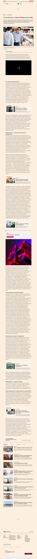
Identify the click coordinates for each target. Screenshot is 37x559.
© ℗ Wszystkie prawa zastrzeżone (11, 439)
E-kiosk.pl (26, 535)
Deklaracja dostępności (12, 539)
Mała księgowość (27, 538)
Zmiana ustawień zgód (12, 536)
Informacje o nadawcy (12, 538)
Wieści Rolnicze (27, 540)
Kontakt (4, 536)
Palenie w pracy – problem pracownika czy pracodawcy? (22, 109)
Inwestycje (17, 106)
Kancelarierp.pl (27, 539)
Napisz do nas (5, 537)
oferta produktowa (18, 547)
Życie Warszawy (27, 541)
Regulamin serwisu (12, 537)
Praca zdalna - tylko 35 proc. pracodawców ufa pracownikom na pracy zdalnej (23, 412)
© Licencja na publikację (9, 438)
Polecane (12, 444)
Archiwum (18, 538)
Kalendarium (11, 547)
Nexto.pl (26, 537)
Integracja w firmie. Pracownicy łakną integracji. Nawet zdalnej (22, 180)
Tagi (24, 444)
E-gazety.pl (26, 536)
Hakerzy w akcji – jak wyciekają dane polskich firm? (22, 224)
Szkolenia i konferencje (7, 544)
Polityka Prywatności (12, 535)
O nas (4, 535)
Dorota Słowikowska (9, 51)
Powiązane (5, 444)
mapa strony (5, 547)
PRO (21, 3)
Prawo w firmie (18, 363)
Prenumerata (19, 537)
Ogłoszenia (19, 536)
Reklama (18, 535)
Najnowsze (19, 444)
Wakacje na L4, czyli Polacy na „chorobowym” (22, 366)
